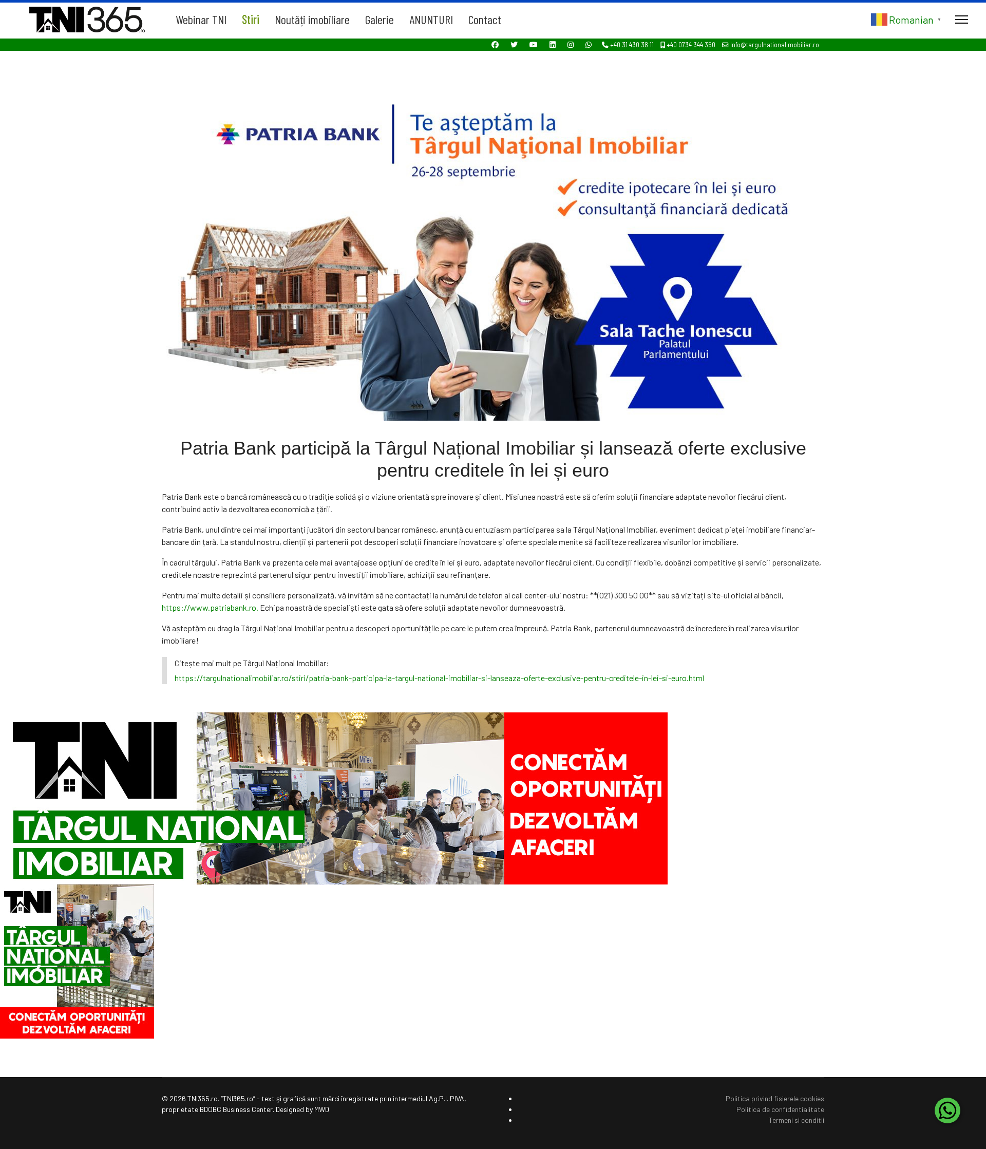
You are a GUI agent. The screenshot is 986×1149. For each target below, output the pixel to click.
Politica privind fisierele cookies (775, 1098)
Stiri (250, 19)
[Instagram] (570, 44)
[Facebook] (495, 44)
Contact (484, 19)
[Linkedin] (552, 44)
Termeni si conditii (796, 1120)
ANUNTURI (431, 19)
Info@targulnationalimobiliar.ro (774, 45)
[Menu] (961, 19)
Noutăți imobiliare (312, 19)
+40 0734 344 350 (691, 45)
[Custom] (588, 44)
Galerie (379, 19)
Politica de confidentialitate (780, 1109)
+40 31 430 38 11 (632, 45)
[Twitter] (514, 44)
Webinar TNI (201, 19)
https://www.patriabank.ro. (210, 607)
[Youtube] (533, 44)
